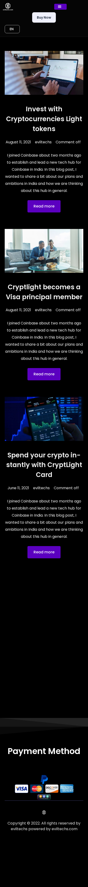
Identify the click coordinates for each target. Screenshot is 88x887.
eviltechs (43, 142)
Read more (44, 206)
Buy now (44, 17)
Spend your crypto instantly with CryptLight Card (44, 465)
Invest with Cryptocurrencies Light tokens (44, 118)
